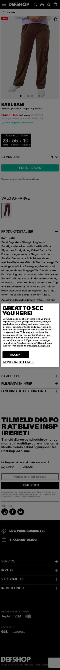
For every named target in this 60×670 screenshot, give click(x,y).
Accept (16, 355)
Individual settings (18, 362)
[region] (30, 335)
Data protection (41, 345)
